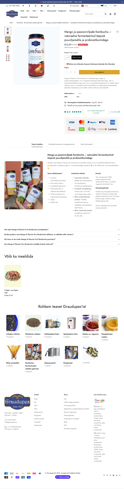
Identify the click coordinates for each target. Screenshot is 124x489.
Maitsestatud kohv (51, 334)
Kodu (22, 11)
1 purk (67, 57)
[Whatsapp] (54, 6)
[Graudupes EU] (12, 14)
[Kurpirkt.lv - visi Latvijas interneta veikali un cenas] (107, 447)
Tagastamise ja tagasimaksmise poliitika (76, 409)
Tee (28, 11)
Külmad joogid (74, 11)
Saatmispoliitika (69, 415)
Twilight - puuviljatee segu (11, 291)
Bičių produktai (12, 363)
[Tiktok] (48, 6)
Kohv (34, 11)
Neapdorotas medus (107, 335)
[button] (115, 14)
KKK (65, 425)
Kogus (66, 67)
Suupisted (24, 17)
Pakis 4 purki (77, 57)
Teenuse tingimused (70, 412)
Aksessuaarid (51, 11)
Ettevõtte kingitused (70, 428)
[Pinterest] (23, 6)
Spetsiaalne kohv (70, 334)
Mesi (41, 11)
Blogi (65, 422)
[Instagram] (35, 6)
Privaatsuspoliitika (69, 405)
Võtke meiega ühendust (71, 402)
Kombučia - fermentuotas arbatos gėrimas (29, 23)
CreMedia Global (74, 473)
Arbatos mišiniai (13, 334)
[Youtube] (41, 6)
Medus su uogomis (90, 334)
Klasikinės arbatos (32, 334)
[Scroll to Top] (120, 478)
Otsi (65, 399)
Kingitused (62, 11)
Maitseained (34, 17)
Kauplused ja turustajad (71, 419)
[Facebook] (29, 6)
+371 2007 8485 (10, 420)
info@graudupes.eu (10, 422)
